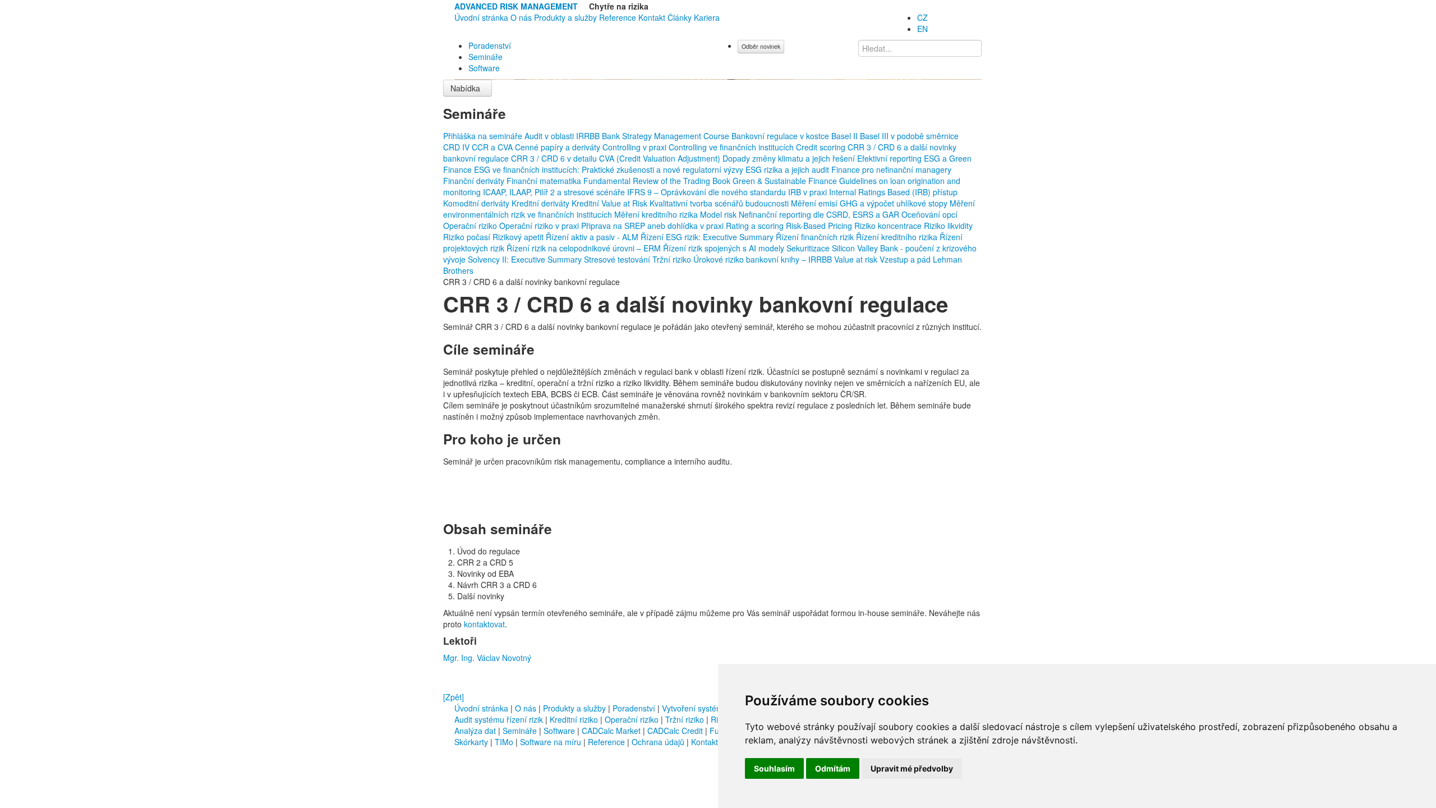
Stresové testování (618, 259)
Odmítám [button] (832, 768)
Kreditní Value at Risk (611, 203)
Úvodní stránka (481, 17)
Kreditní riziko (574, 719)
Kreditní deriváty (542, 203)
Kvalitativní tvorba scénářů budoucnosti (720, 203)
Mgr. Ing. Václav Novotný (487, 657)
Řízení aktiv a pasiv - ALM (593, 236)
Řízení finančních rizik (816, 236)
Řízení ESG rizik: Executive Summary (708, 236)
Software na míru (550, 741)
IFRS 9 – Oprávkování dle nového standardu (707, 192)
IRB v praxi (808, 192)
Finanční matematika (545, 180)
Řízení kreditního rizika (898, 236)
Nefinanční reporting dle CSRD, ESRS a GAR (820, 214)
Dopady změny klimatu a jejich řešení (789, 158)
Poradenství (489, 45)
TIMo (504, 741)
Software (484, 68)
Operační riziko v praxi (540, 225)
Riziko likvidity (948, 225)
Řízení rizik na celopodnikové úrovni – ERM (585, 248)
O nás (521, 17)
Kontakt (651, 17)
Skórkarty (471, 741)
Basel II (845, 135)
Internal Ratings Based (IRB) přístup (893, 192)
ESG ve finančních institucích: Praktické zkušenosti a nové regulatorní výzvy (609, 169)
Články (680, 17)
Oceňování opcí (929, 214)
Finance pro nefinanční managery (891, 169)
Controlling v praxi (635, 147)
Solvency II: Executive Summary (526, 259)
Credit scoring (822, 147)
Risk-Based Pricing (820, 225)
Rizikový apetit (519, 236)
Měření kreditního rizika (657, 214)
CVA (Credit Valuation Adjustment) (660, 158)
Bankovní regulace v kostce (781, 135)
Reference (617, 17)
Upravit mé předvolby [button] (912, 768)
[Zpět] (453, 697)
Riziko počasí (468, 236)
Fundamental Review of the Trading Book (658, 180)
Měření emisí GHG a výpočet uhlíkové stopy (870, 203)
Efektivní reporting (890, 158)
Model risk (719, 214)
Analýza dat (475, 730)
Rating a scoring (756, 225)
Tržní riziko (672, 259)
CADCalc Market (612, 730)
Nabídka (466, 88)
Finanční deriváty (475, 180)
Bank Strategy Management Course (666, 135)
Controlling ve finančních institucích (732, 147)
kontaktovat (484, 624)
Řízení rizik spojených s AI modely (724, 248)
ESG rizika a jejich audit (788, 169)
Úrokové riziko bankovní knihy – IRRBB (763, 259)
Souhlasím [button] (774, 768)
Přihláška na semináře (483, 135)
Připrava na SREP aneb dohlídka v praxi (653, 225)
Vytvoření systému (695, 708)
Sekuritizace (809, 248)
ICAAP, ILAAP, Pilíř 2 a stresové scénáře (555, 192)
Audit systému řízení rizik (498, 719)
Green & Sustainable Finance (786, 180)
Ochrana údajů (658, 741)
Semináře (485, 56)
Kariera (707, 17)
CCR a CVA (493, 147)
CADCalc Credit (676, 730)
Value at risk (857, 259)
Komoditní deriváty (477, 203)
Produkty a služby (565, 17)
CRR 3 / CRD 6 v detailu (555, 158)
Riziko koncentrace (889, 225)
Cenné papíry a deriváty (558, 147)
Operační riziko (471, 225)
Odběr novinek (761, 46)
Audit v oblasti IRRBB (563, 135)
